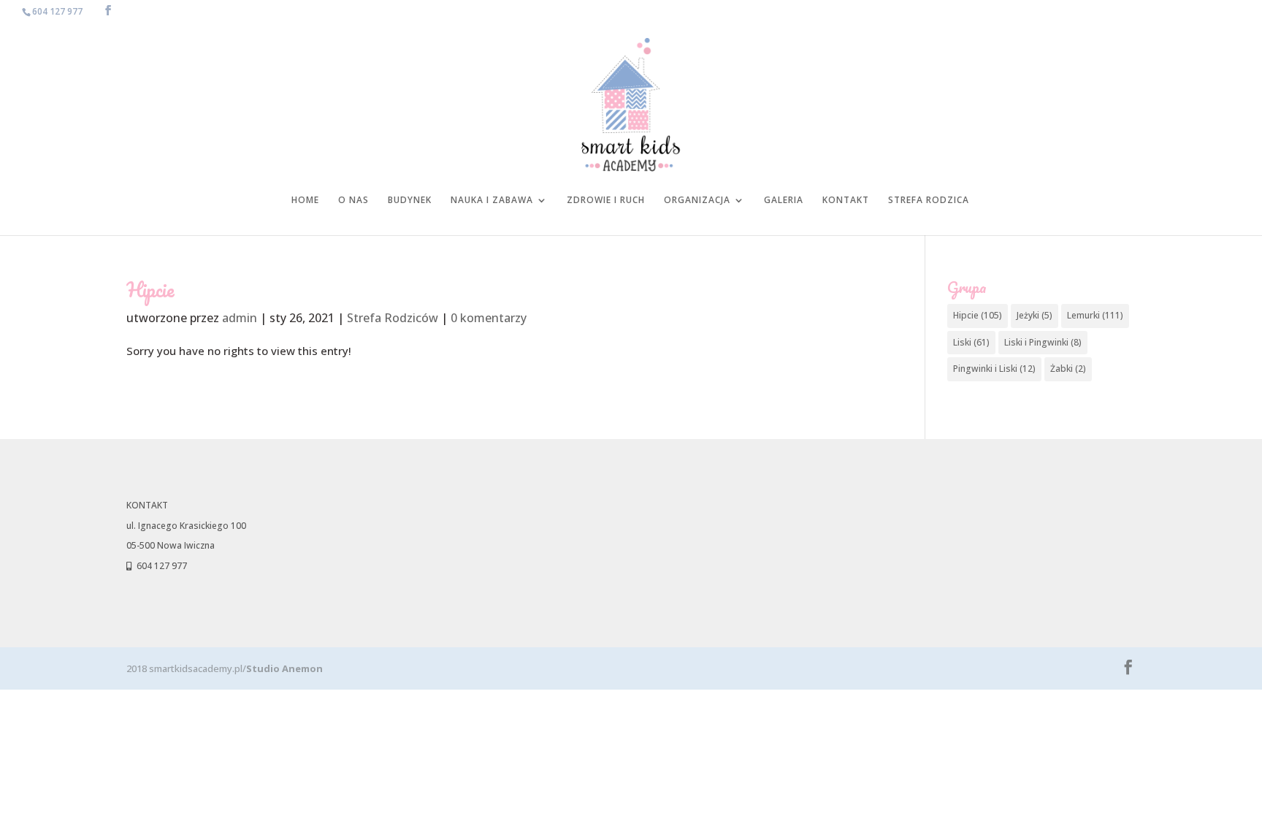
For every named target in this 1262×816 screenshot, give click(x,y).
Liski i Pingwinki (1043, 342)
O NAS (353, 200)
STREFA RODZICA (928, 200)
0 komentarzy (489, 318)
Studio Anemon (284, 668)
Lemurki (1095, 315)
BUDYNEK (410, 200)
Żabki (1068, 368)
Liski (971, 342)
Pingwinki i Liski (994, 368)
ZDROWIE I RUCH (606, 200)
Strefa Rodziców (392, 318)
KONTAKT (845, 200)
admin (239, 318)
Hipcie (977, 315)
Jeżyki (1034, 315)
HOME (305, 200)
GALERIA (783, 200)
